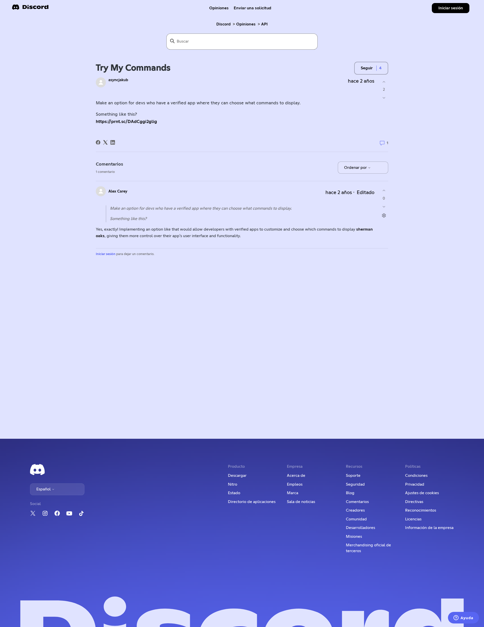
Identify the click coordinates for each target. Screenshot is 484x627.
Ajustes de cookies (422, 493)
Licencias (413, 519)
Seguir (367, 68)
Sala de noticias (301, 502)
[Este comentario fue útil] (383, 190)
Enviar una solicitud (252, 8)
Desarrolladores (360, 528)
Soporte (353, 476)
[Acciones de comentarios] (383, 215)
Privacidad (414, 484)
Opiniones (219, 8)
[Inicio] (30, 9)
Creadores (355, 510)
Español (44, 489)
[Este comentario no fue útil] (383, 206)
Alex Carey (117, 191)
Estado (234, 493)
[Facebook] (98, 142)
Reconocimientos (420, 510)
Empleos (294, 484)
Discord (223, 24)
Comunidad (356, 519)
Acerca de (296, 476)
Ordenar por (356, 168)
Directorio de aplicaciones (252, 502)
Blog (350, 493)
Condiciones (416, 476)
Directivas (414, 502)
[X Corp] (105, 142)
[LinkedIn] (112, 142)
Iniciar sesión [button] (450, 8)
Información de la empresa (429, 528)
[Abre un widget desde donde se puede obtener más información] (463, 618)
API (264, 24)
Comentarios (357, 502)
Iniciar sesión (105, 254)
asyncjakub (118, 80)
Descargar (237, 476)
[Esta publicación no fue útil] (383, 97)
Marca (292, 493)
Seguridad (355, 484)
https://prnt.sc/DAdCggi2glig (126, 121)
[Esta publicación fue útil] (383, 81)
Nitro (232, 484)
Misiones (354, 537)
